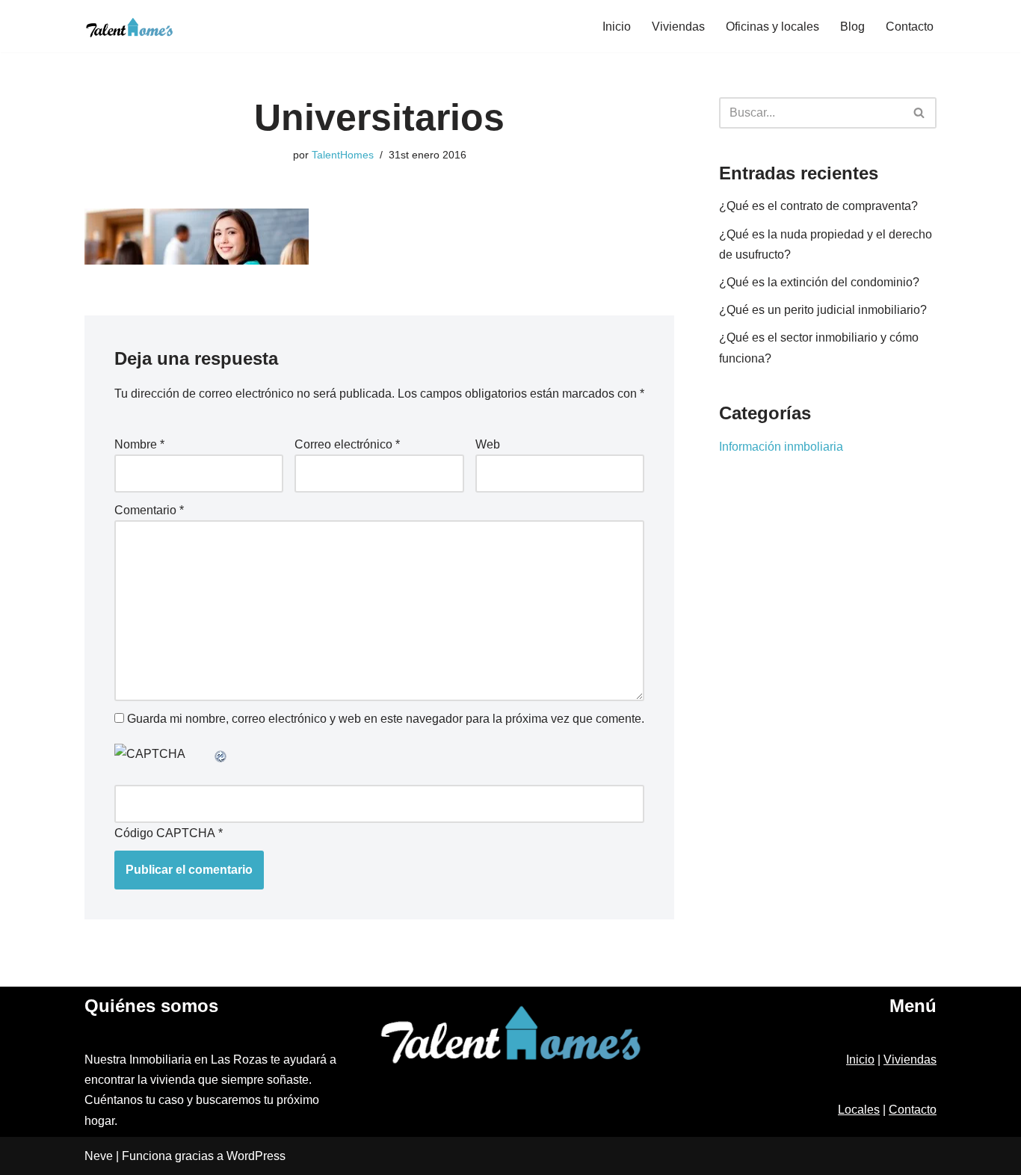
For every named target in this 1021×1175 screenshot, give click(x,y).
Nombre (139, 444)
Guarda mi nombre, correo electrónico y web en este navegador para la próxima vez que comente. (385, 718)
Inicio (616, 26)
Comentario (149, 510)
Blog (852, 26)
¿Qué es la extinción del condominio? (819, 282)
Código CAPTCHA (164, 833)
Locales (859, 1109)
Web (487, 444)
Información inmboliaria (781, 446)
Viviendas (678, 26)
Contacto (910, 26)
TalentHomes (343, 155)
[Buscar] (920, 113)
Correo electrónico (347, 444)
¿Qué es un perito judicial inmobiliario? (823, 309)
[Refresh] (221, 753)
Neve (98, 1156)
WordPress (256, 1156)
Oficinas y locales (772, 26)
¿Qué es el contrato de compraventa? (818, 206)
